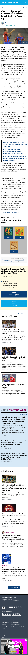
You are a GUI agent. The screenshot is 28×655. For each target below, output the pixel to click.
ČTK (5, 22)
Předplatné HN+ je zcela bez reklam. (20, 313)
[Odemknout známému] (26, 8)
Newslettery (4, 637)
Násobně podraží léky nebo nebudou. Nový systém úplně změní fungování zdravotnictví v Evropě (13, 569)
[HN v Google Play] (6, 614)
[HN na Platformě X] (10, 607)
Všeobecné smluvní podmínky (17, 626)
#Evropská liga (15, 212)
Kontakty (4, 620)
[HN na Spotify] (18, 607)
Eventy (3, 635)
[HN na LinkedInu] (16, 607)
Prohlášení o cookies (15, 622)
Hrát (8, 237)
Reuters (23, 42)
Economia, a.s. (11, 599)
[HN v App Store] (16, 614)
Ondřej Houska (9, 532)
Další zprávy (14, 587)
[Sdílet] (23, 8)
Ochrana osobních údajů (16, 620)
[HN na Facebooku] (12, 607)
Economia (4, 624)
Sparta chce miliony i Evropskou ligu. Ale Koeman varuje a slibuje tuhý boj (13, 386)
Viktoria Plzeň (17, 410)
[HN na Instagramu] (14, 607)
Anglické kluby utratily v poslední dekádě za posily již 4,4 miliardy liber (13, 359)
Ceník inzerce (4, 629)
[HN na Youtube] (20, 607)
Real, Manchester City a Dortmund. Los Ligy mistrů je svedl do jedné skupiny (14, 331)
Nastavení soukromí (15, 624)
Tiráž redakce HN (5, 622)
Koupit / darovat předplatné (8, 632)
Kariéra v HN (4, 626)
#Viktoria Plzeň (6, 212)
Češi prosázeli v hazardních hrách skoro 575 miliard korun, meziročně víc (14, 515)
